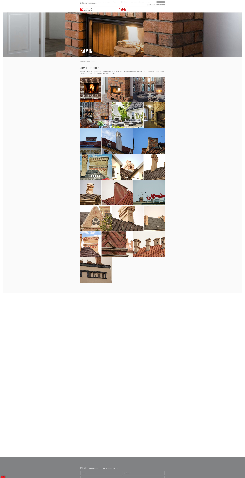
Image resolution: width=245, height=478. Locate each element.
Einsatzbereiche (85, 61)
